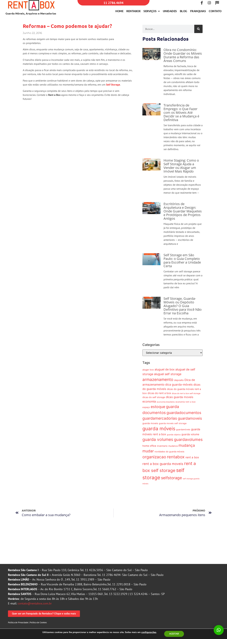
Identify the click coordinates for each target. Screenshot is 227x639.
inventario (162, 446)
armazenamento (157, 379)
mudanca (173, 446)
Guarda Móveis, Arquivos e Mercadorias (30, 13)
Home (119, 11)
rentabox (176, 456)
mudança (186, 445)
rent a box (192, 457)
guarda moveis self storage (172, 423)
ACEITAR (174, 633)
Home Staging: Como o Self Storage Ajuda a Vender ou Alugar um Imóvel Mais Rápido (181, 166)
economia (149, 401)
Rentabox (133, 11)
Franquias (198, 11)
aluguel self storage (167, 374)
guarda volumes (157, 439)
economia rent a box (185, 402)
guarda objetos (174, 434)
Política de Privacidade (18, 622)
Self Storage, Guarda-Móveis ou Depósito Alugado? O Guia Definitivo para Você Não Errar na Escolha (183, 305)
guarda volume (190, 434)
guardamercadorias (159, 418)
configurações (148, 632)
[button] (219, 630)
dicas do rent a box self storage (186, 393)
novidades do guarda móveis (169, 451)
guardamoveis (190, 418)
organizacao (154, 456)
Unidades (170, 11)
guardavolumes (188, 439)
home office (149, 445)
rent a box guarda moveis (162, 464)
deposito (179, 380)
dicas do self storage (153, 397)
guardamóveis (183, 429)
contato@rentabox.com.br (35, 603)
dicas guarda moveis (179, 397)
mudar (148, 451)
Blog (183, 11)
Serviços (149, 11)
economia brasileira (166, 402)
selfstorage (171, 477)
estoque (158, 406)
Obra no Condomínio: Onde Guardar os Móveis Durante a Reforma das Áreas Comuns (183, 55)
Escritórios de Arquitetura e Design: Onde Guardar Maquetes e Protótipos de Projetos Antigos (183, 211)
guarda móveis (158, 428)
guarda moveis (150, 423)
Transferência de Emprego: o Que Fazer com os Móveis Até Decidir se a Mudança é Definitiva (181, 112)
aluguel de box (164, 369)
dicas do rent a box (159, 393)
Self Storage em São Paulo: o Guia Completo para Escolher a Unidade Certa (182, 260)
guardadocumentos (184, 412)
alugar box (148, 369)
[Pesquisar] (198, 29)
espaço (146, 407)
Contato (215, 11)
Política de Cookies (38, 622)
